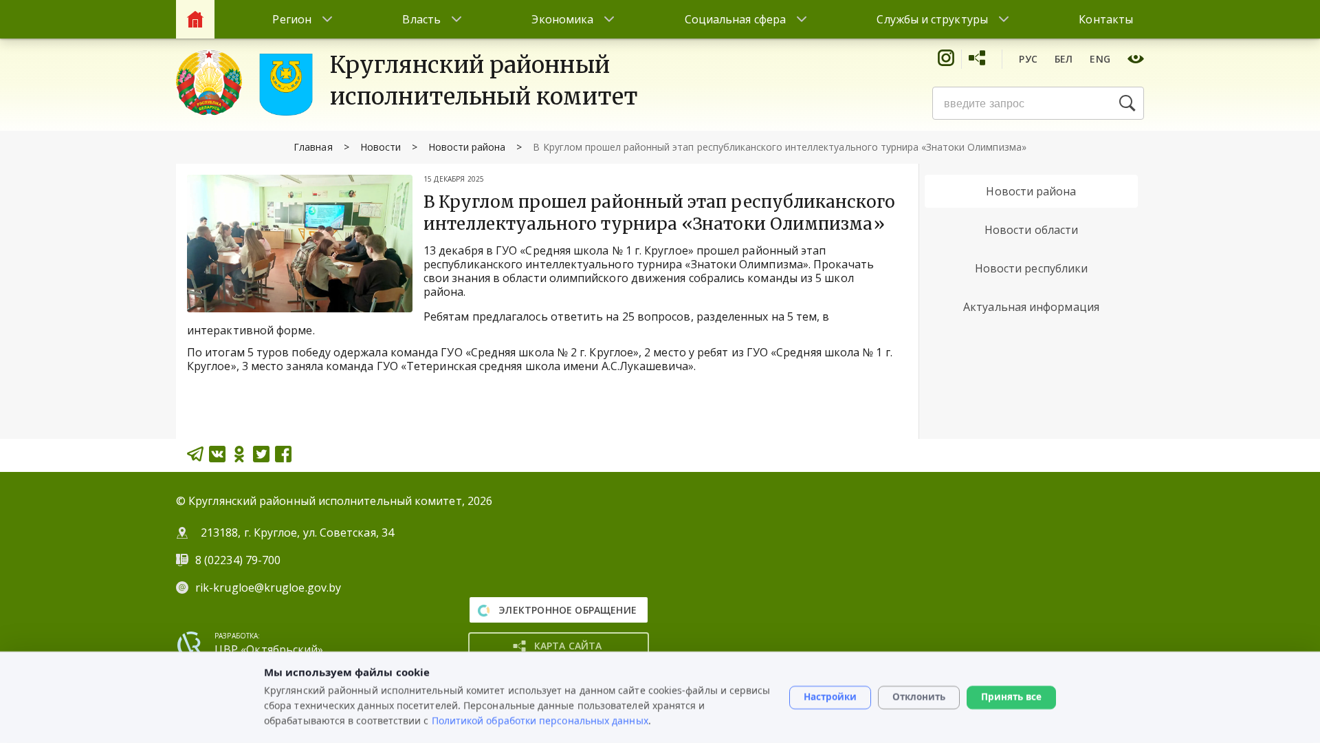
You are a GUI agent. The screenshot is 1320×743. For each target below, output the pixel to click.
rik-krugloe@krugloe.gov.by (268, 587)
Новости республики (1031, 268)
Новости (380, 146)
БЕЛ (1064, 58)
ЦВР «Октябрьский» (268, 649)
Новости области (1031, 229)
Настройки (830, 697)
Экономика (562, 19)
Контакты (1106, 19)
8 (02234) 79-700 (239, 560)
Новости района (467, 146)
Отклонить (918, 697)
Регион (291, 19)
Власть (421, 19)
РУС (1028, 58)
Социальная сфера (735, 19)
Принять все (1011, 697)
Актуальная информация (1031, 306)
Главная (313, 146)
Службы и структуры (932, 19)
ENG (1100, 58)
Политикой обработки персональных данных (540, 719)
